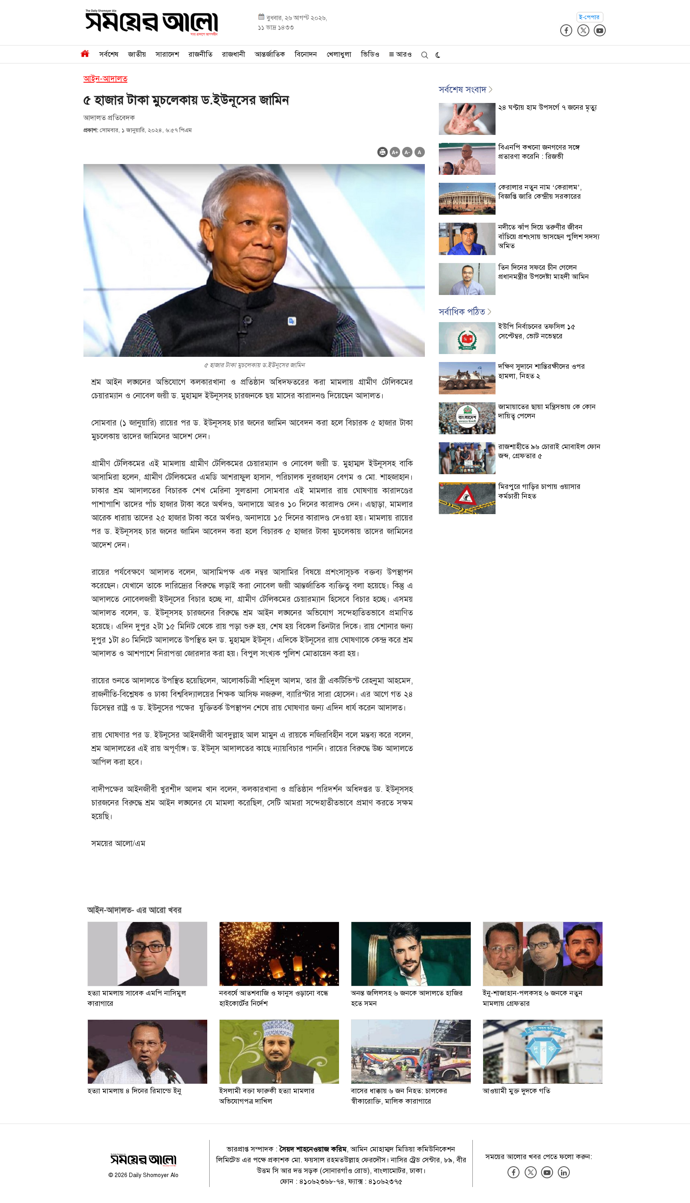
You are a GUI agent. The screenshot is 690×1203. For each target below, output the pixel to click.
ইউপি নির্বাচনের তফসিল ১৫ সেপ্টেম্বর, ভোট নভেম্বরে (536, 331)
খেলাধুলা (339, 54)
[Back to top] (677, 1186)
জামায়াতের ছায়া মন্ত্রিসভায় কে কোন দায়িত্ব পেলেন (547, 411)
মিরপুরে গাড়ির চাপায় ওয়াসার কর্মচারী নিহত (539, 491)
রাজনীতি (200, 54)
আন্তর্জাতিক (270, 54)
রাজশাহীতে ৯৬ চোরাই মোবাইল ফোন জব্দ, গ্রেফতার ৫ (549, 451)
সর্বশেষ (109, 54)
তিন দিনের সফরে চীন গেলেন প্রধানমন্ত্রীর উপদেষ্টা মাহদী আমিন (543, 272)
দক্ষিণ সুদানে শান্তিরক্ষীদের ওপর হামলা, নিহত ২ (541, 371)
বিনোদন (306, 54)
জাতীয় (137, 54)
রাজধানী (233, 54)
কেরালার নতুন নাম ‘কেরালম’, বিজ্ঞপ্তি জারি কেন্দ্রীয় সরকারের (540, 192)
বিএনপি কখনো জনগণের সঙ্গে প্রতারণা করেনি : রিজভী (539, 152)
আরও (403, 54)
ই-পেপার (590, 17)
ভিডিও (370, 54)
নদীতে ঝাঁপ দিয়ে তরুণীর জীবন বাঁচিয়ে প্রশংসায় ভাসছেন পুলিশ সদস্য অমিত (549, 236)
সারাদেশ (167, 54)
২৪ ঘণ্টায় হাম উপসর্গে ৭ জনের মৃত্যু (547, 107)
